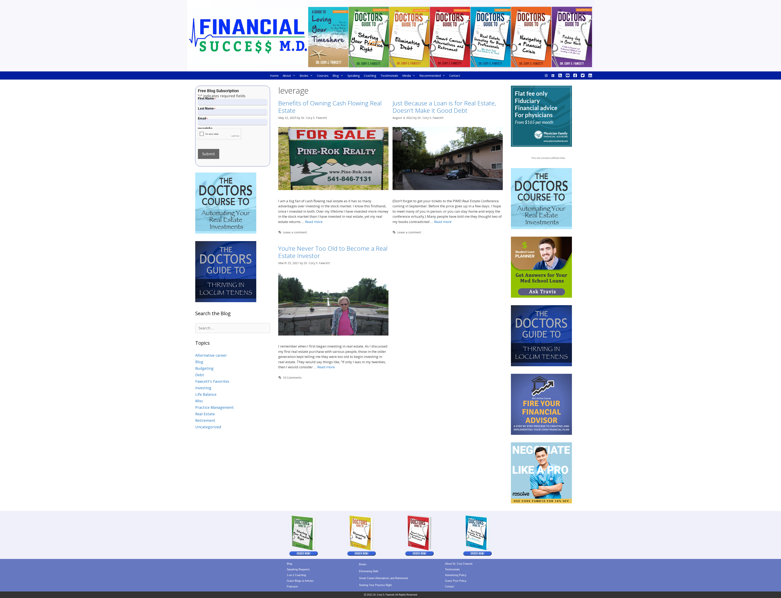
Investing (203, 387)
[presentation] (219, 134)
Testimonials (389, 75)
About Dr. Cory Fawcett (458, 563)
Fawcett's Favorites (212, 381)
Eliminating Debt (368, 571)
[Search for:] (232, 328)
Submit (208, 153)
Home (274, 75)
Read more (314, 221)
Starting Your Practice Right (375, 585)
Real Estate (205, 413)
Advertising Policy (455, 575)
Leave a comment (295, 232)
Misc (199, 400)
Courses (322, 75)
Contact (454, 75)
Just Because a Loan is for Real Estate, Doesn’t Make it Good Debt (444, 107)
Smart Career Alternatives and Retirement (383, 578)
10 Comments (292, 377)
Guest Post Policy (456, 580)
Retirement (205, 420)
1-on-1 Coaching (296, 575)
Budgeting (204, 368)
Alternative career (211, 355)
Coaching (370, 75)
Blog (336, 75)
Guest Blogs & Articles (300, 580)
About (287, 75)
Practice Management (214, 407)
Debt (199, 374)
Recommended (430, 75)
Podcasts (292, 586)
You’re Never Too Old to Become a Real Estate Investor (332, 252)
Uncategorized (208, 426)
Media (406, 75)
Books (304, 75)
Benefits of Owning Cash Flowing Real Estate (330, 107)
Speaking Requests (298, 569)
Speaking (353, 75)
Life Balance (205, 394)
